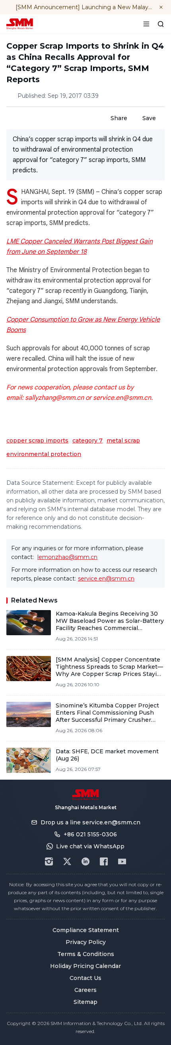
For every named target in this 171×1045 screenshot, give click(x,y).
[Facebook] (104, 861)
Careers (85, 990)
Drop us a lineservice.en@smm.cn (90, 822)
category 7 (87, 440)
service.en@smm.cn (106, 578)
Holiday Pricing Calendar (85, 966)
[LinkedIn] (85, 861)
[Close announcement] (161, 7)
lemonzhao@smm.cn (67, 557)
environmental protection (43, 454)
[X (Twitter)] (67, 861)
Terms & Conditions (85, 954)
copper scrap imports (37, 440)
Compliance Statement (85, 930)
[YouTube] (122, 861)
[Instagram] (49, 861)
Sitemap (85, 1001)
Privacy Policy (86, 942)
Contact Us (85, 978)
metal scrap (123, 440)
